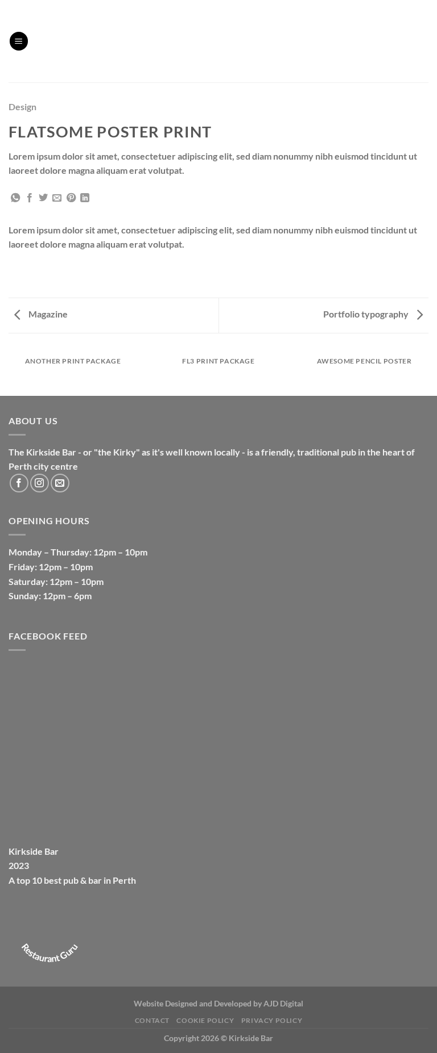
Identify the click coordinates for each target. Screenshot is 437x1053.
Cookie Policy (205, 1020)
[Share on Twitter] (43, 198)
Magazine (47, 313)
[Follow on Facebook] (19, 483)
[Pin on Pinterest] (71, 198)
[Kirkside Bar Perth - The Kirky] (218, 41)
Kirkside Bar (34, 851)
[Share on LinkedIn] (84, 198)
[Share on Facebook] (29, 198)
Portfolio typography (366, 313)
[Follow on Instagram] (39, 483)
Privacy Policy (272, 1020)
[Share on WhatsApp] (15, 198)
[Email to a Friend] (56, 198)
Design (22, 106)
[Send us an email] (60, 483)
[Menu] (19, 41)
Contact (152, 1020)
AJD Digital (283, 1003)
